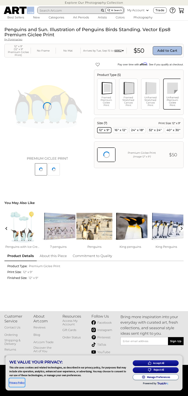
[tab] (106, 94)
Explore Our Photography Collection (94, 2)
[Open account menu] (147, 10)
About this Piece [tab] (53, 256)
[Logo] (19, 10)
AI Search (116, 10)
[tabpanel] (139, 143)
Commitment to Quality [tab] (92, 256)
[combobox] (68, 10)
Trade (160, 10)
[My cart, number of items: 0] (181, 10)
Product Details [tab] (20, 256)
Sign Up (175, 341)
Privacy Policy (17, 382)
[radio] (104, 130)
